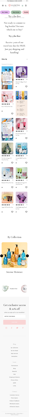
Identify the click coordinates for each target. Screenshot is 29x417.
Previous (1, 255)
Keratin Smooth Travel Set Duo (21, 134)
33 (26, 79)
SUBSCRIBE (14, 322)
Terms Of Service (14, 414)
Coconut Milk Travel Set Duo (21, 159)
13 (12, 180)
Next (27, 255)
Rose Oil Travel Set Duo (7, 106)
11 (26, 204)
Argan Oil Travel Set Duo (7, 207)
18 (26, 131)
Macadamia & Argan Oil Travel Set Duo (21, 183)
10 (26, 180)
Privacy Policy (19, 413)
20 (26, 155)
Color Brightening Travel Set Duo (21, 208)
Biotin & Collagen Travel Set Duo (21, 82)
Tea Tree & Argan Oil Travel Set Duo (6, 159)
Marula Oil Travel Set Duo (7, 182)
